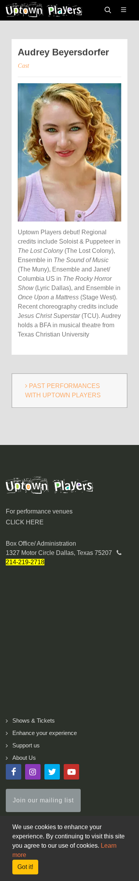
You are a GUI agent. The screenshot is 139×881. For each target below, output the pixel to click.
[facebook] (13, 772)
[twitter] (52, 772)
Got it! (25, 867)
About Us (24, 757)
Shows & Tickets (33, 720)
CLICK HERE (25, 522)
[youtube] (71, 772)
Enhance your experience (44, 733)
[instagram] (33, 772)
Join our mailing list (43, 800)
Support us (26, 745)
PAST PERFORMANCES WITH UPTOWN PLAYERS (63, 390)
